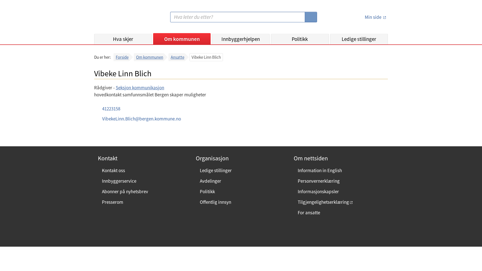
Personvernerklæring (319, 181)
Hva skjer (123, 39)
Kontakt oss (113, 170)
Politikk (300, 39)
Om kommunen (182, 39)
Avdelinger (210, 181)
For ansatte (309, 213)
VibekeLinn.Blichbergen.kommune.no (141, 119)
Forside (122, 57)
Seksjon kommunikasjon (140, 88)
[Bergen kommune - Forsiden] (114, 19)
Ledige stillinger (359, 39)
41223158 (111, 109)
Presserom (112, 202)
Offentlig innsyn (215, 202)
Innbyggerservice (119, 181)
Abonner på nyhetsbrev (125, 191)
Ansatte (177, 57)
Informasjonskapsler (318, 191)
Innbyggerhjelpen (240, 39)
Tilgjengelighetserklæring (323, 202)
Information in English (320, 170)
